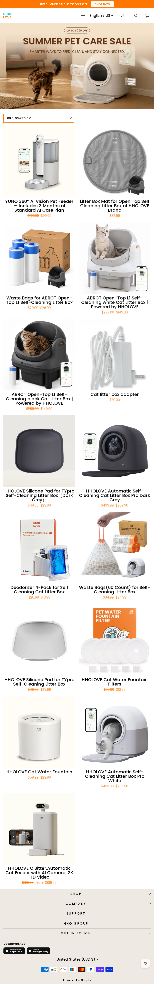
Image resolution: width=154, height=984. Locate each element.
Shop (76, 893)
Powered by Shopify (77, 980)
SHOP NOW (102, 4)
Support (75, 913)
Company (76, 903)
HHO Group (76, 923)
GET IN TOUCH (76, 933)
